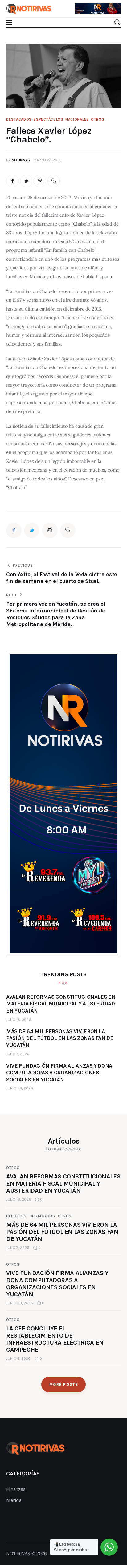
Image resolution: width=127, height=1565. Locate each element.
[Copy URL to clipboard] (53, 181)
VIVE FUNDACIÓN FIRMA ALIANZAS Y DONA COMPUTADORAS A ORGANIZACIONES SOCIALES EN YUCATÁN (57, 1284)
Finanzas (16, 1489)
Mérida (14, 1500)
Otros (97, 119)
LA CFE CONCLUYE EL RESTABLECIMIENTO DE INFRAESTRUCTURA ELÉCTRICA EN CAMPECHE (55, 1339)
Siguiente (113, 7)
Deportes (16, 1216)
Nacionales (77, 119)
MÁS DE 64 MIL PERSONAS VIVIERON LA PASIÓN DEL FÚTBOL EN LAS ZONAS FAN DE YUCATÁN (62, 1231)
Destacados (19, 119)
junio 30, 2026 (19, 1088)
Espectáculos (48, 119)
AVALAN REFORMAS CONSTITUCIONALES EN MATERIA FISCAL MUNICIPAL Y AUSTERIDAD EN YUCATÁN (63, 1183)
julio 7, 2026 (17, 1054)
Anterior (82, 5)
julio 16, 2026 (18, 1019)
